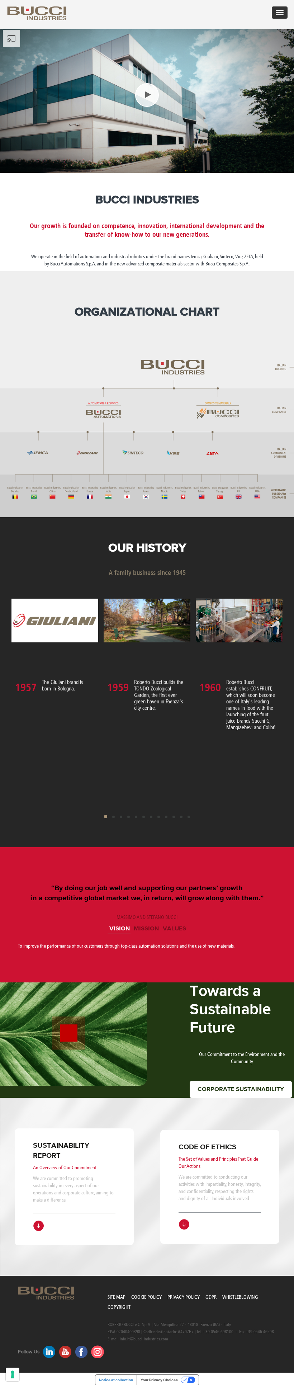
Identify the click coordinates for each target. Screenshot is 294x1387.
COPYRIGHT (119, 1307)
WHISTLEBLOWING (240, 1297)
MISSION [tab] (146, 929)
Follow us (29, 1351)
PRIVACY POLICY (183, 1297)
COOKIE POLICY (146, 1297)
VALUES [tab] (174, 929)
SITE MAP (116, 1297)
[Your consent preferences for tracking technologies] (12, 1374)
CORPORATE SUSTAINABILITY (241, 1089)
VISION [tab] (119, 929)
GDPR (211, 1297)
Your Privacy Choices (159, 1380)
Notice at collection (116, 1380)
